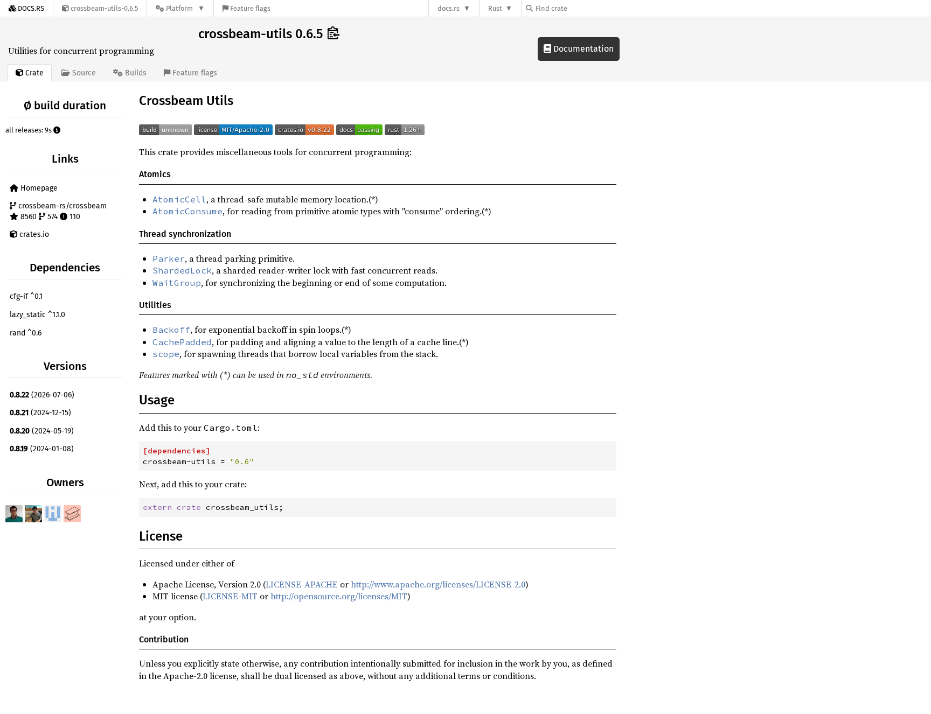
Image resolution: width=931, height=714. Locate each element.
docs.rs (448, 8)
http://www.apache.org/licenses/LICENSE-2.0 (438, 584)
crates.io (33, 234)
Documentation (582, 49)
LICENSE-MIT (230, 596)
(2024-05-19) (42, 431)
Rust (495, 8)
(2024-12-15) (40, 412)
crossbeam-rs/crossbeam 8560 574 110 (61, 211)
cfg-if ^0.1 (26, 296)
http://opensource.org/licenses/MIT (338, 596)
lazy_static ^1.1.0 (37, 314)
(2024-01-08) (42, 448)
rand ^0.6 (25, 333)
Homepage (38, 188)
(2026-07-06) (42, 395)
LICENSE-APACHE (302, 584)
